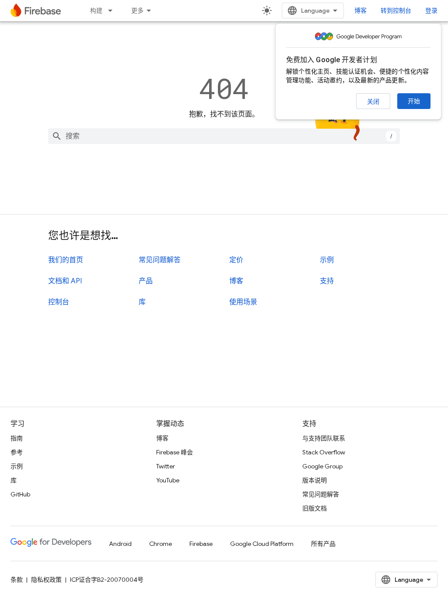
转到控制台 (396, 10)
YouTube (167, 480)
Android (120, 544)
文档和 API (65, 281)
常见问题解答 (160, 260)
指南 (16, 438)
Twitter (165, 466)
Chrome (160, 544)
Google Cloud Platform (262, 544)
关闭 (373, 102)
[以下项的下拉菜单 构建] (112, 10)
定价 (236, 260)
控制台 (58, 302)
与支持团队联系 (323, 438)
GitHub (20, 494)
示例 (327, 260)
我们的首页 (65, 260)
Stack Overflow (323, 452)
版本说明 (314, 480)
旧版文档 (314, 508)
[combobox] (224, 136)
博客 (360, 10)
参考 (16, 452)
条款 (16, 579)
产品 (146, 281)
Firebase (201, 544)
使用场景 (243, 302)
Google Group (322, 466)
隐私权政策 (46, 579)
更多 (137, 10)
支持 (327, 281)
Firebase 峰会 (174, 452)
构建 (96, 10)
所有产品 (323, 544)
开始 (414, 101)
